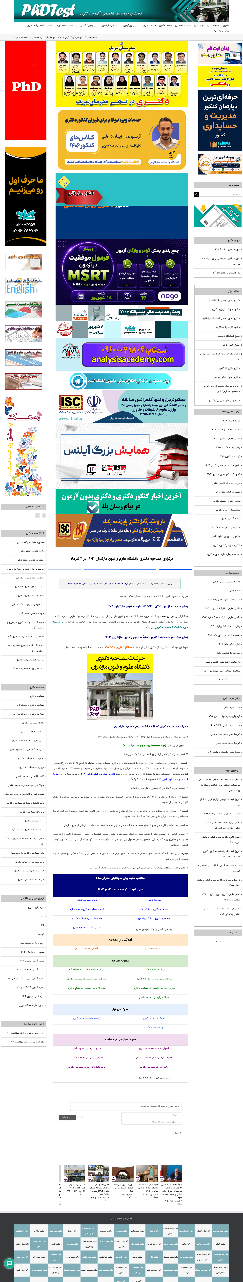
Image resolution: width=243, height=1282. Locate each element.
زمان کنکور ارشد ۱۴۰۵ (229, 644)
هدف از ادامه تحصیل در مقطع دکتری (86, 988)
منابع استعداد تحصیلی (228, 336)
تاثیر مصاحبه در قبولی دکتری (29, 862)
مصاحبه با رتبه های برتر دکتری (224, 400)
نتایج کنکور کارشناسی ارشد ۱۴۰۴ (224, 600)
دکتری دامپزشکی (22, 1229)
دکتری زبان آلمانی (22, 1268)
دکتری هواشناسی (106, 1255)
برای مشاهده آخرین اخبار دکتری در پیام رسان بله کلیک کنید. (97, 584)
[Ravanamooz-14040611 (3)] (122, 207)
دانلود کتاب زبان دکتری (228, 327)
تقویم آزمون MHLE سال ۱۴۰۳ (29, 988)
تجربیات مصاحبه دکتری (32, 812)
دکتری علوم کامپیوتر (171, 1255)
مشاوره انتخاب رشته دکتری (30, 542)
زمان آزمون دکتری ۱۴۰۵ (228, 447)
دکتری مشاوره (39, 1229)
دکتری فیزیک (137, 1255)
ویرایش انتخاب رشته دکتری (30, 660)
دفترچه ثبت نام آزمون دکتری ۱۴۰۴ (222, 465)
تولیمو (41, 934)
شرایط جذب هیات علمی (228, 743)
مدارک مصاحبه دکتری (154, 1018)
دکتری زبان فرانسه (22, 1242)
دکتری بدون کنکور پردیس (226, 377)
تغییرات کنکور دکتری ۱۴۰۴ (227, 492)
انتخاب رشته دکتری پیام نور (30, 578)
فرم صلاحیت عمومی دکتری (30, 880)
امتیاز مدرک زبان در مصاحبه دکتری (154, 1058)
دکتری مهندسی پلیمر (154, 1268)
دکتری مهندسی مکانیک (203, 1268)
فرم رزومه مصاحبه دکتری (31, 767)
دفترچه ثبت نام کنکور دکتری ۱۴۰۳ (98, 774)
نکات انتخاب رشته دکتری (31, 551)
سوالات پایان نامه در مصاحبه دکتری (154, 979)
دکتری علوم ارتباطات (170, 1242)
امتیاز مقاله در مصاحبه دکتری (154, 1048)
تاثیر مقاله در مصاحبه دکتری (30, 776)
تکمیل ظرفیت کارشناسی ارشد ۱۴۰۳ (222, 608)
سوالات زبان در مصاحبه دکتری (154, 997)
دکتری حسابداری (106, 1229)
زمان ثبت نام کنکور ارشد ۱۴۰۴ (225, 626)
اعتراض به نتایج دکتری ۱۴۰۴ (225, 430)
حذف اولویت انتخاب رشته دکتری (25, 669)
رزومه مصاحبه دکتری (153, 1027)
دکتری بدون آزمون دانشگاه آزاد (224, 300)
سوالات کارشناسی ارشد (228, 653)
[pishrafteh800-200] (122, 306)
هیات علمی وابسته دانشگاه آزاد (224, 752)
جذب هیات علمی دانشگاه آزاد (225, 725)
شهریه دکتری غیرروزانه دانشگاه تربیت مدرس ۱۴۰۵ (122, 1189)
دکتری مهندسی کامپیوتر (71, 1268)
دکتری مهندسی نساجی (39, 1268)
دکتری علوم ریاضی (186, 1255)
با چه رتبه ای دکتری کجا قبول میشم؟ (25, 587)
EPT (42, 925)
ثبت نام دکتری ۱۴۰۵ (230, 456)
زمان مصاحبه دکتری (34, 821)
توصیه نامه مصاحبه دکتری (86, 1018)
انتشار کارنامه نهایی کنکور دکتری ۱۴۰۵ (72, 1187)
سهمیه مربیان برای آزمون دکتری (223, 554)
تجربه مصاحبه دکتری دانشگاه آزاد (86, 909)
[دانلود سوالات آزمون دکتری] (218, 207)
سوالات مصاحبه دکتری (153, 970)
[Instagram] (44, 515)
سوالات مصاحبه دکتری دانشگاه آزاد (86, 970)
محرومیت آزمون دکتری (228, 510)
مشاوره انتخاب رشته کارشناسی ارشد (221, 671)
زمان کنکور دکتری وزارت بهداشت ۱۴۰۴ (25, 1033)
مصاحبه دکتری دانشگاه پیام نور (154, 918)
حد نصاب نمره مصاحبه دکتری (86, 918)
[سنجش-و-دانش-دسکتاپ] (122, 174)
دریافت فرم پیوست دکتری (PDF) (155, 737)
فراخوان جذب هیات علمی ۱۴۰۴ (224, 716)
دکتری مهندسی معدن (170, 1268)
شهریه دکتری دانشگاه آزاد (227, 250)
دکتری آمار (154, 1255)
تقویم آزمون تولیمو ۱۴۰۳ (32, 961)
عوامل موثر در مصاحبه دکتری (86, 928)
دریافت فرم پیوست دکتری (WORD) (117, 737)
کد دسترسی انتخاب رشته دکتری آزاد (26, 637)
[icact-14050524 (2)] (122, 515)
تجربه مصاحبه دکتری (86, 900)
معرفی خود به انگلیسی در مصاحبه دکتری (154, 988)
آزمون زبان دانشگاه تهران (31, 943)
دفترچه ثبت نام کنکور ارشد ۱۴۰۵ (224, 635)
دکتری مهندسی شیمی (89, 1268)
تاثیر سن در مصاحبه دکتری (154, 1067)
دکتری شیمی (55, 1242)
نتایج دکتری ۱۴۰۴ (231, 421)
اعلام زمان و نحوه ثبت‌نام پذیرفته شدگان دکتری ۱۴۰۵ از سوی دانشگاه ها (96, 1190)
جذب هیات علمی (231, 707)
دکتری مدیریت (121, 1229)
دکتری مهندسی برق (72, 1255)
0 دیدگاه (163, 1201)
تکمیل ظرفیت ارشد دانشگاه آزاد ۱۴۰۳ (221, 617)
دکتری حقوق (154, 1229)
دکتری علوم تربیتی (55, 1229)
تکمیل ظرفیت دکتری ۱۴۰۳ (226, 439)
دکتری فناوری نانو (39, 1255)
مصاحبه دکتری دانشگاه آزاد (154, 909)
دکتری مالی (186, 1242)
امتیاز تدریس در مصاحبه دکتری (86, 1058)
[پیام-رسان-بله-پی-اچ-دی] (122, 490)
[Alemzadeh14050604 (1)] (122, 424)
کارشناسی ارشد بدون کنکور (226, 582)
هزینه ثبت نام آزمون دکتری (226, 483)
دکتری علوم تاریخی (186, 1229)
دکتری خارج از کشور (229, 368)
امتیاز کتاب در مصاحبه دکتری (86, 1048)
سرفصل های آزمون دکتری (224, 527)
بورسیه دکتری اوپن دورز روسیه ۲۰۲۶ (222, 814)
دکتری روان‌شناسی (203, 1242)
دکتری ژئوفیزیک (121, 1255)
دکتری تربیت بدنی (137, 1242)
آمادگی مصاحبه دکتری (86, 949)
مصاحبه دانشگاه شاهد (228, 680)
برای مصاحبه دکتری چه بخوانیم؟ (27, 853)
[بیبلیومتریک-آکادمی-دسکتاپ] (122, 339)
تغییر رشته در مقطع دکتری (226, 501)
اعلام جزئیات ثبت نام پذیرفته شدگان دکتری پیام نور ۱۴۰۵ (147, 1189)
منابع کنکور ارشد (231, 591)
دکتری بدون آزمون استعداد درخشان (221, 318)
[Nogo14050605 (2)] (122, 240)
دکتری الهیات (220, 1242)
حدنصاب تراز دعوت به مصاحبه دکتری (25, 569)
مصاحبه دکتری (154, 900)
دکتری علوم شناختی (89, 1255)
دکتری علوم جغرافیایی (220, 1229)
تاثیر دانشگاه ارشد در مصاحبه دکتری (86, 1067)
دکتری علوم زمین (72, 1242)
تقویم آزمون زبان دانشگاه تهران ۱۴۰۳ (25, 979)
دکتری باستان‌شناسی (154, 1242)
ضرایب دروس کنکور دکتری (224, 536)
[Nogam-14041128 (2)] (122, 108)
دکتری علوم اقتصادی (203, 1229)
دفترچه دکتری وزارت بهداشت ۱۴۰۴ (27, 1042)
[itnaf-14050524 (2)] (122, 391)
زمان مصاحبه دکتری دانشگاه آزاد (27, 830)
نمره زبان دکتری (36, 907)
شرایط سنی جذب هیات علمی (225, 734)
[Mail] (37, 515)
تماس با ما (218, 942)
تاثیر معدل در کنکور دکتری (226, 545)
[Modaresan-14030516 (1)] (122, 42)
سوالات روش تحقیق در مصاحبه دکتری (86, 979)
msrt (41, 916)
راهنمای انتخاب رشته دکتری (30, 560)
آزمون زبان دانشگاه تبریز (31, 1005)
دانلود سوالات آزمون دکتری (226, 309)
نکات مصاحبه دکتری (154, 949)
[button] (215, 31)
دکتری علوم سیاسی (137, 1229)
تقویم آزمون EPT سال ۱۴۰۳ (30, 970)
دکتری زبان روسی (22, 1255)
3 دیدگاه (137, 1195)
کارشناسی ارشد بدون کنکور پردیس (222, 662)
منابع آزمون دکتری (230, 345)
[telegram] (120, 372)
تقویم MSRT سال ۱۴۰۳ (32, 952)
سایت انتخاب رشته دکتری (31, 613)
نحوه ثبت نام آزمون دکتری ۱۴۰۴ (223, 474)
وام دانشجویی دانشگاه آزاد (226, 273)
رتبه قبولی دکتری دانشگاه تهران (28, 605)
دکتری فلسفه (71, 1229)
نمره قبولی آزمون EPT (33, 996)
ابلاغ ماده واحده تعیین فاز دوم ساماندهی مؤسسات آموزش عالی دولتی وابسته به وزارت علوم (171, 1192)
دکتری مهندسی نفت (106, 1268)
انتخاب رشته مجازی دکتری (30, 596)
